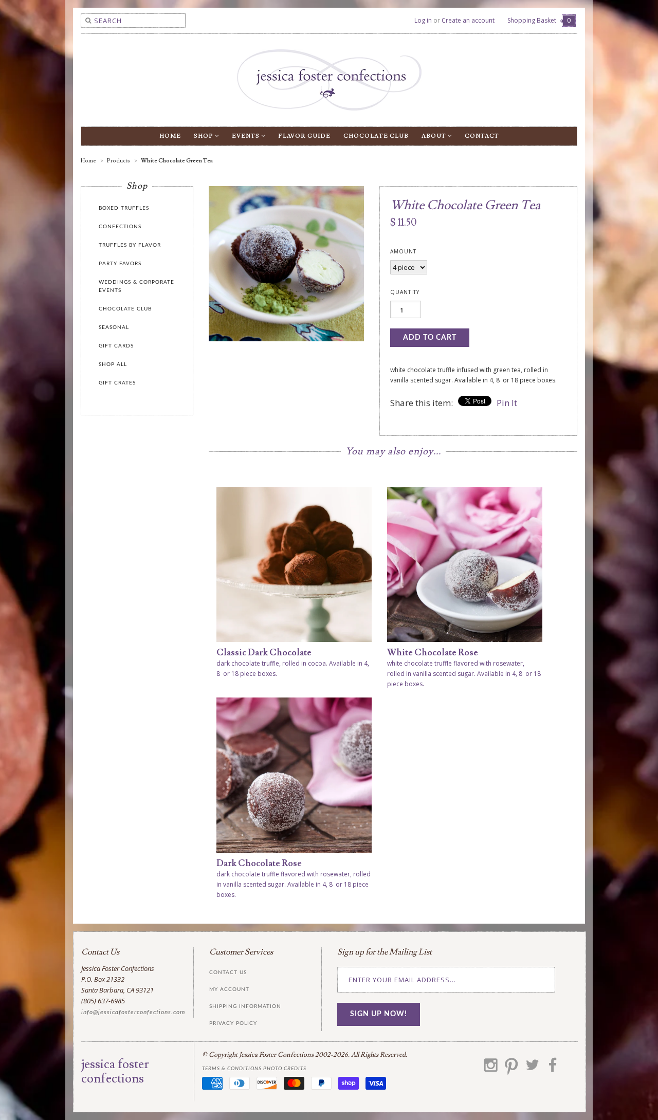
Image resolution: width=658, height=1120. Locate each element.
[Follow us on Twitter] (532, 1068)
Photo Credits (284, 1068)
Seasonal (114, 327)
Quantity (404, 292)
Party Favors (120, 263)
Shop (204, 136)
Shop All (113, 364)
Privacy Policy (233, 1023)
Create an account (468, 20)
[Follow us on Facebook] (552, 1068)
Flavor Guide (304, 136)
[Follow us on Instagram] (491, 1068)
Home (170, 136)
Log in (423, 20)
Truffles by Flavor (130, 245)
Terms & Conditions (232, 1068)
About (435, 136)
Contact (482, 136)
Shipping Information (245, 1006)
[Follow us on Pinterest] (511, 1068)
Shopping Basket (539, 20)
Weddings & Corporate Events (136, 286)
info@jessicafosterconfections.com (133, 1012)
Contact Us (228, 972)
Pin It (507, 403)
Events (246, 136)
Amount (403, 251)
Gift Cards (116, 345)
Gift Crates (117, 382)
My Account (229, 989)
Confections (120, 226)
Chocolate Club (376, 136)
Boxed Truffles (124, 208)
